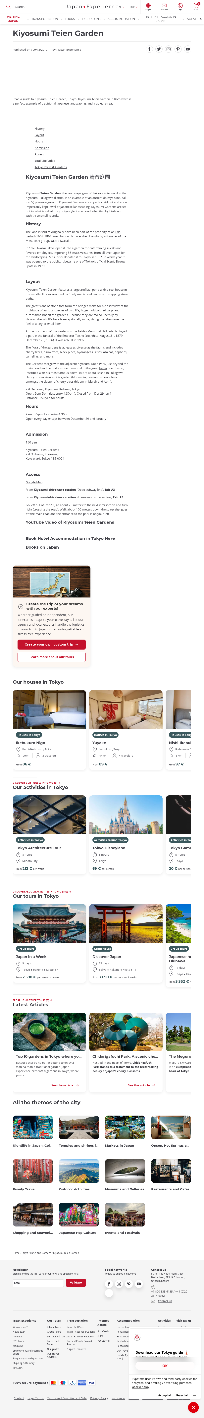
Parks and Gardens (40, 1252)
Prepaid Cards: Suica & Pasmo (79, 1343)
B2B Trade (19, 1341)
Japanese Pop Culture (77, 1232)
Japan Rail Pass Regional (80, 1336)
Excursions (91, 19)
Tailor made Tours (53, 1343)
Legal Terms (35, 1398)
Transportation (44, 19)
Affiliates (18, 1336)
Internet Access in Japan (161, 19)
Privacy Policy (99, 1398)
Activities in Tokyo (30, 840)
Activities (194, 19)
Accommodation (121, 19)
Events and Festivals (122, 1232)
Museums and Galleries (124, 1189)
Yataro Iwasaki (60, 241)
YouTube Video (45, 161)
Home (16, 1252)
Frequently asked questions (28, 1358)
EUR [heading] (132, 7)
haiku (103, 368)
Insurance (118, 1398)
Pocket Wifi (103, 1340)
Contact (19, 1398)
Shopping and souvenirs (33, 1232)
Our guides (53, 1349)
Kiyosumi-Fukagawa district (44, 198)
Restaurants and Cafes (170, 1189)
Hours (39, 141)
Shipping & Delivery (23, 1363)
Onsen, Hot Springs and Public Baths (171, 1145)
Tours (70, 19)
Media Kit (18, 1345)
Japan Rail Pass (75, 1327)
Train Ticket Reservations (81, 1331)
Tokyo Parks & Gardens (51, 167)
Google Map (34, 482)
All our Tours (54, 1327)
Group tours (26, 949)
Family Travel (24, 1189)
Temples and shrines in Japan (79, 1145)
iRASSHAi (18, 1367)
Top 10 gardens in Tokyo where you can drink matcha (49, 1057)
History (40, 128)
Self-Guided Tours (57, 1336)
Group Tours (54, 1331)
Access (39, 154)
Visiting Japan (13, 19)
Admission (42, 148)
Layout (39, 135)
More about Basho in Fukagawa (101, 373)
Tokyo (25, 1252)
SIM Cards (103, 1331)
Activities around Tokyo (110, 840)
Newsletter (19, 1331)
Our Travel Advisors (53, 1355)
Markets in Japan (119, 1145)
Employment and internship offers (28, 1352)
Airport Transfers (76, 1349)
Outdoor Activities (74, 1189)
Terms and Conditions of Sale (67, 1398)
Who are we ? (20, 1327)
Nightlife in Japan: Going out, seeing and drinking (33, 1145)
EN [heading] (119, 7)
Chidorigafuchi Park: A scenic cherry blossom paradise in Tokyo (125, 1057)
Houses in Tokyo (29, 735)
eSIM (100, 1335)
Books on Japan (42, 547)
